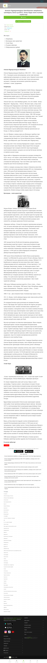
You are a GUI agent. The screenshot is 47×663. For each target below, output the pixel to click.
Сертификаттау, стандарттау (9, 564)
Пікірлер (5, 645)
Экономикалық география (8, 595)
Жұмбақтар (6, 643)
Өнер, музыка (6, 609)
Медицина (5, 538)
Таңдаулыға (6, 31)
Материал (12, 26)
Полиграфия (6, 554)
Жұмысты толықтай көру (24, 21)
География (6, 516)
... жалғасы (6, 445)
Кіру (42, 1)
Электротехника (7, 597)
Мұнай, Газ (6, 544)
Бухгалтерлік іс (6, 510)
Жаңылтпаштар (7, 641)
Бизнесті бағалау (7, 505)
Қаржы (5, 601)
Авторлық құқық (27, 625)
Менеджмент (6, 542)
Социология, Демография (8, 566)
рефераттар (15, 618)
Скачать (24, 17)
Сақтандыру (6, 562)
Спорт (5, 568)
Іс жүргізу (5, 493)
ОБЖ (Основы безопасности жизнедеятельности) (12, 550)
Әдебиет (5, 607)
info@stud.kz (29, 637)
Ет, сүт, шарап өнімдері (8, 522)
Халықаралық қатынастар (8, 587)
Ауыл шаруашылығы (7, 501)
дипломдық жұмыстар (12, 619)
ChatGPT (26, 622)
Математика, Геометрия (8, 536)
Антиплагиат (9, 28)
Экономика (6, 593)
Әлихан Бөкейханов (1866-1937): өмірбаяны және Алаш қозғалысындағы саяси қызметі (22, 473)
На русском (6, 652)
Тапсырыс (6, 1)
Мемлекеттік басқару (7, 540)
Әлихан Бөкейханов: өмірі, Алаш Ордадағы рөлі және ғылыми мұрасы (19, 484)
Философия (6, 585)
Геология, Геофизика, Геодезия (9, 518)
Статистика (6, 570)
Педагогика (6, 552)
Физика (5, 583)
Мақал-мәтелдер (7, 638)
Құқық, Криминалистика (8, 605)
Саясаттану (6, 560)
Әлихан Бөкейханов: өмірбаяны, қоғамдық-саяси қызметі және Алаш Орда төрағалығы (22, 456)
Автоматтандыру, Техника (8, 495)
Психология (6, 556)
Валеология (6, 512)
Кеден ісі (5, 532)
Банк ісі (5, 503)
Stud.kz (8, 5)
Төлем (25, 629)
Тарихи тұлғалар (9, 24)
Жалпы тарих (6, 524)
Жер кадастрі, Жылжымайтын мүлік (10, 526)
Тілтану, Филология (7, 572)
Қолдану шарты (27, 627)
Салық (5, 558)
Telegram (6, 650)
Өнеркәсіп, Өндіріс (7, 611)
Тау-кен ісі (5, 577)
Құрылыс (5, 603)
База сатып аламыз (28, 632)
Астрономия (6, 499)
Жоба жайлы (26, 620)
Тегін (25, 634)
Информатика (6, 530)
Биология (5, 508)
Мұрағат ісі (6, 546)
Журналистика (6, 528)
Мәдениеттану (6, 548)
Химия (5, 589)
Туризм (5, 581)
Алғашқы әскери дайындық (8, 497)
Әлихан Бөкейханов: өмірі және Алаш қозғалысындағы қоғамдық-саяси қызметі (21, 467)
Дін (4, 520)
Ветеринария (6, 514)
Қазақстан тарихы (7, 599)
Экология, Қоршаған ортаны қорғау (10, 591)
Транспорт (6, 579)
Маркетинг (6, 534)
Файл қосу (6, 648)
